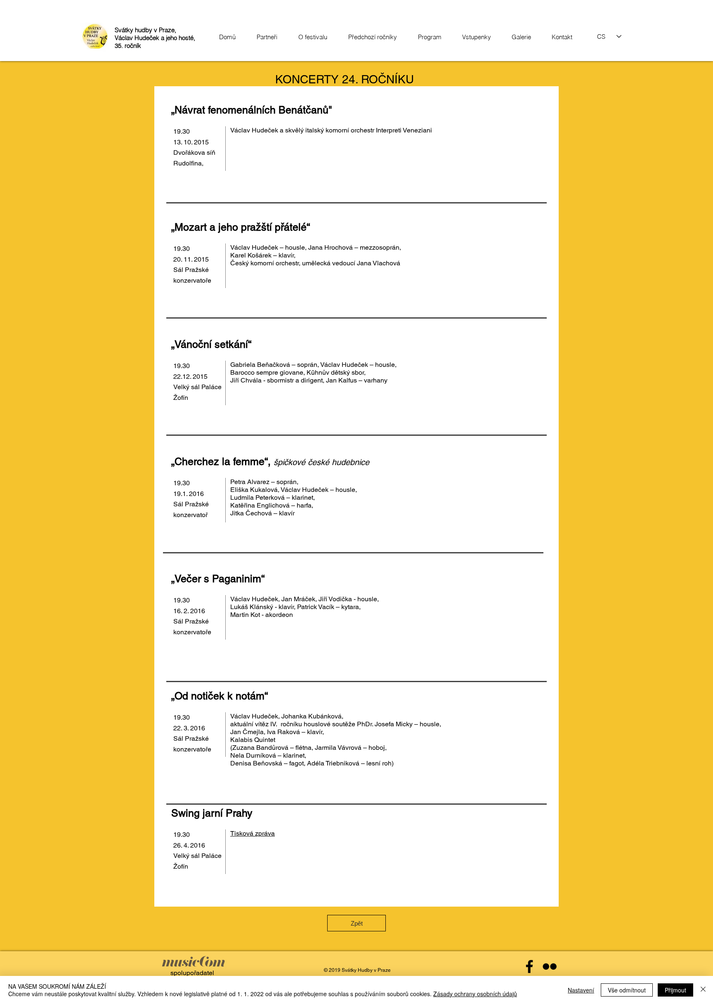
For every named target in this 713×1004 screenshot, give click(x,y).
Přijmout (675, 990)
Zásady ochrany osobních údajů (475, 994)
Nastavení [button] (581, 990)
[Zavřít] (703, 990)
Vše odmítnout (627, 990)
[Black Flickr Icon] (549, 966)
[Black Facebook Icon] (529, 966)
